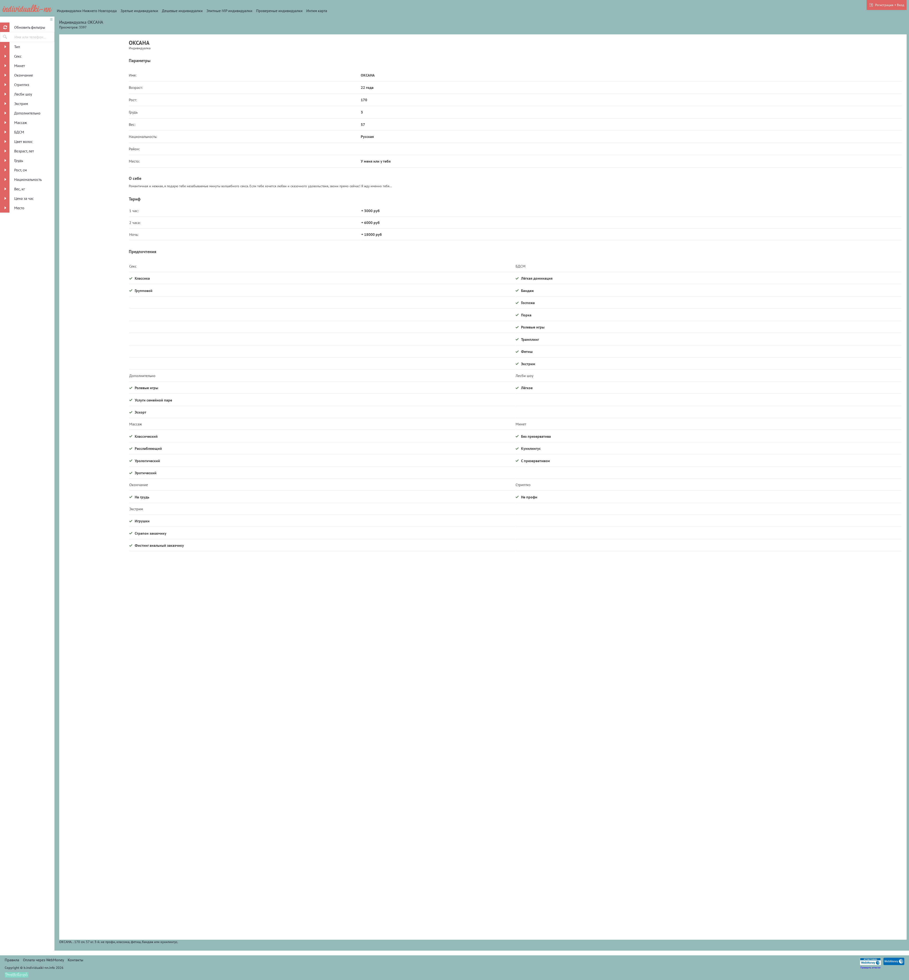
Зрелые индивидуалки (139, 10)
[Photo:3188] (94, 442)
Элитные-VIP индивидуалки (229, 10)
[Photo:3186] (94, 262)
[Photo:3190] (94, 622)
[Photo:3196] (94, 892)
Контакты (75, 959)
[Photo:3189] (94, 532)
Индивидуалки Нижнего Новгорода (87, 10)
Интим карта (316, 10)
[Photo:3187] (94, 352)
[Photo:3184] (94, 171)
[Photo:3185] (94, 81)
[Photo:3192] (94, 712)
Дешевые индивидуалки (182, 10)
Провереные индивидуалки (279, 10)
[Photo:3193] (94, 802)
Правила (12, 959)
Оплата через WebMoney (43, 959)
